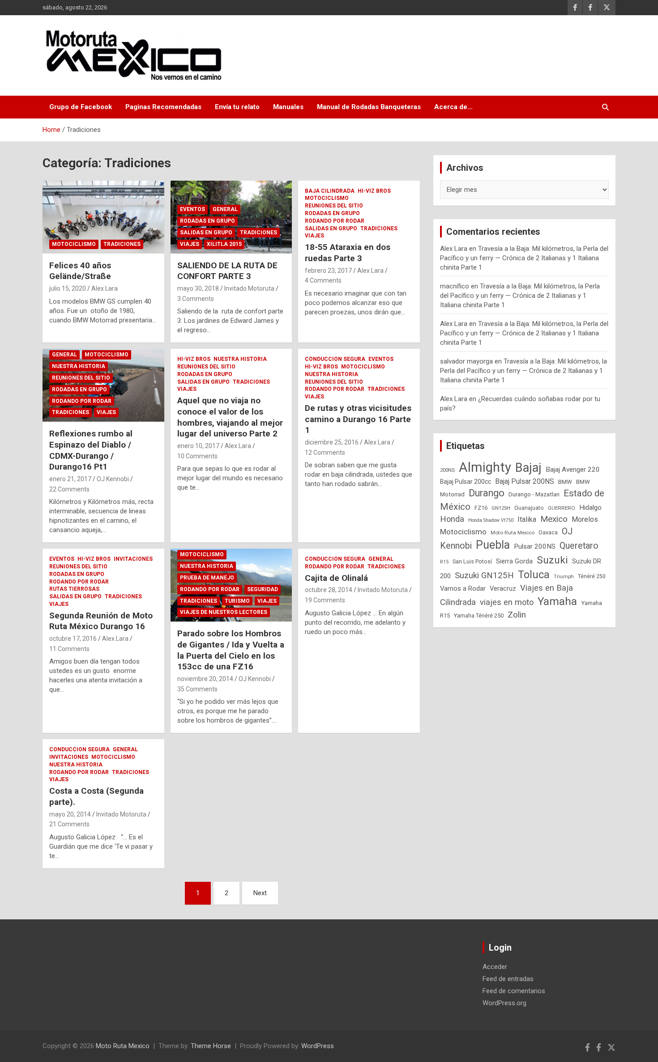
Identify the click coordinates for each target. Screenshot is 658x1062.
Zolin (517, 615)
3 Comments (195, 298)
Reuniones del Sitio (334, 206)
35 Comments (197, 689)
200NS (447, 470)
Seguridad (262, 589)
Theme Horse (211, 1046)
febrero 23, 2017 (328, 270)
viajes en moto (507, 602)
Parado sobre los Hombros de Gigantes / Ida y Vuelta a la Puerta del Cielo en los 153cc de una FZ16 (230, 650)
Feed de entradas (508, 979)
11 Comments (69, 648)
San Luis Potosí (472, 561)
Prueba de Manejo (207, 578)
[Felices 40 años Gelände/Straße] (103, 217)
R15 (444, 562)
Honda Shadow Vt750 (490, 520)
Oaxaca (548, 532)
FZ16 (480, 507)
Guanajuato (529, 508)
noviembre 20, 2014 (205, 678)
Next (260, 893)
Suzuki (552, 560)
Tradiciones (122, 244)
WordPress (317, 1046)
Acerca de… (453, 107)
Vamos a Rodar (463, 588)
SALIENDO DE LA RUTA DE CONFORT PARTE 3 (227, 271)
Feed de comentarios (514, 991)
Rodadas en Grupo (207, 221)
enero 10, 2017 (198, 445)
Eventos (192, 209)
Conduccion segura (335, 359)
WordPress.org (504, 1003)
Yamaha (557, 601)
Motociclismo (74, 244)
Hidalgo (590, 507)
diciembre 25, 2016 (332, 442)
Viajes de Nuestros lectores (223, 612)
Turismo (237, 601)
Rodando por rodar (334, 221)
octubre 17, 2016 (73, 638)
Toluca (534, 574)
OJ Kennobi (113, 478)
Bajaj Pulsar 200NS (524, 481)
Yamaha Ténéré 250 (479, 615)
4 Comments (323, 280)
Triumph (564, 576)
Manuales (288, 107)
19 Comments (325, 600)
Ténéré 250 (592, 576)
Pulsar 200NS (534, 546)
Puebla (493, 544)
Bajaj (528, 468)
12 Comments (325, 452)
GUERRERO (561, 508)
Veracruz (503, 588)
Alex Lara (104, 288)
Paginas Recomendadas (163, 107)
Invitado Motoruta (249, 288)
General (225, 209)
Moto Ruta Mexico (512, 532)
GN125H (500, 508)
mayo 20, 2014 (70, 814)
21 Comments (69, 824)
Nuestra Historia (78, 366)
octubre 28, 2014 (328, 589)
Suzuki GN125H (484, 575)
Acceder (495, 967)
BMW (565, 481)
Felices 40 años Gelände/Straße (80, 271)
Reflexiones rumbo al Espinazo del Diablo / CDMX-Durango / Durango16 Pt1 (90, 450)
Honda (452, 519)
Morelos (585, 519)
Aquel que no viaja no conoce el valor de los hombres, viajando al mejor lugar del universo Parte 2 (230, 417)
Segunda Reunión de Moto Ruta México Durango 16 (101, 621)
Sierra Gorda (514, 561)
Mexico (554, 519)
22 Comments (69, 489)
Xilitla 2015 (224, 244)
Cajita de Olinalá (336, 578)
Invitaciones (133, 559)
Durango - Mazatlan (534, 494)
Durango (486, 493)
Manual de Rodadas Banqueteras (369, 107)
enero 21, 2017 (70, 478)
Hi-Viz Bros (374, 191)
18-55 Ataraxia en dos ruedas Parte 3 (347, 252)
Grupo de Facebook (80, 107)
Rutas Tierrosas (74, 589)
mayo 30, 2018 (198, 288)
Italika (526, 519)
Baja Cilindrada (330, 191)
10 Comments (197, 456)
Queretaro (579, 546)
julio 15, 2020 (67, 288)
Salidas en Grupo (206, 232)
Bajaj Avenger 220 (573, 469)
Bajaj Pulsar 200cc (465, 481)
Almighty (485, 467)
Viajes (189, 244)
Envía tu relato (237, 107)
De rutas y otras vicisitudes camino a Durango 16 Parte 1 (358, 419)
